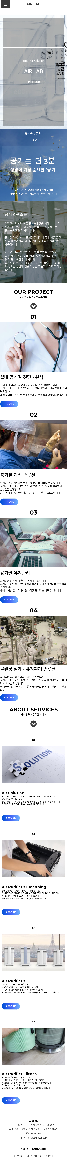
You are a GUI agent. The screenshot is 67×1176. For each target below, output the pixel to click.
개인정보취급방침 (38, 1149)
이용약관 (25, 1149)
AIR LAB (33, 4)
